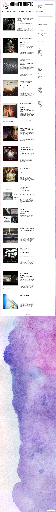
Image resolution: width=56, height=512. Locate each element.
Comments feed (40, 69)
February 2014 (40, 102)
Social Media (21, 11)
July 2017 (39, 90)
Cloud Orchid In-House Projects (22, 18)
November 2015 (40, 91)
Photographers (25, 19)
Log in (39, 67)
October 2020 (40, 76)
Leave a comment (22, 44)
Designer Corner (40, 48)
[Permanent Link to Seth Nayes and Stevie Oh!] (10, 242)
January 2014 (40, 103)
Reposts (39, 56)
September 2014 (40, 101)
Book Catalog (31, 11)
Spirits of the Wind (25, 42)
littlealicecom (27, 23)
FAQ (26, 11)
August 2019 (39, 80)
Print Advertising (40, 7)
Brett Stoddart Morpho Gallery (24, 189)
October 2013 (40, 106)
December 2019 (40, 79)
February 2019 (40, 82)
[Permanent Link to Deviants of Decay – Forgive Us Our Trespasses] (10, 160)
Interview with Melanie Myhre (24, 274)
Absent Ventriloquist (25, 62)
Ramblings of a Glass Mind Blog (42, 55)
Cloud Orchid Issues (23, 39)
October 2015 (40, 92)
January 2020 (40, 78)
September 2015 (40, 93)
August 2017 (39, 89)
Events (23, 146)
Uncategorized (19, 20)
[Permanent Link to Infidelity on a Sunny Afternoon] (10, 117)
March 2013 (39, 108)
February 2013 (40, 109)
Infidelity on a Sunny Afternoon (24, 108)
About (39, 4)
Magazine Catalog (39, 11)
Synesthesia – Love (40, 36)
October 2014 (40, 100)
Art (20, 38)
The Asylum (20, 22)
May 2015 (39, 94)
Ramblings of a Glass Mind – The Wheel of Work (44, 38)
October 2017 (40, 87)
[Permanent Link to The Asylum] (9, 30)
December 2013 (40, 104)
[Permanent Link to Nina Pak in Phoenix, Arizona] (10, 222)
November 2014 (40, 99)
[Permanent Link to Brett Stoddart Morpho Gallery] (10, 201)
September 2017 (40, 88)
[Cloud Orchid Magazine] (19, 5)
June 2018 (39, 86)
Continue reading (30, 53)
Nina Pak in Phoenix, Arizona (24, 210)
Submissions (15, 11)
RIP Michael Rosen (25, 128)
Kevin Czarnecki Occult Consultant (42, 24)
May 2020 (39, 77)
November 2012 (40, 113)
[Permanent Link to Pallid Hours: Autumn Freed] (10, 95)
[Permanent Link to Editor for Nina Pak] (10, 181)
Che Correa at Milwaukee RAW (24, 251)
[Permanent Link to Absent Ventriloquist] (10, 73)
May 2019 (39, 81)
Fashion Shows (40, 50)
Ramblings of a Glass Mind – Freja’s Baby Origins (44, 37)
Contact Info (40, 5)
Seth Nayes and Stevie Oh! (27, 230)
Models (20, 19)
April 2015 (39, 95)
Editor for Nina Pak (25, 168)
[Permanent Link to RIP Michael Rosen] (10, 140)
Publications (30, 19)
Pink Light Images (25, 295)
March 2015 (39, 96)
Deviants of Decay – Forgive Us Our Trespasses (27, 148)
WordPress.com (40, 70)
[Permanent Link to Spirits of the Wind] (10, 52)
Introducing (29, 39)
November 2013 (40, 105)
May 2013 (39, 107)
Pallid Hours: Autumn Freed (24, 85)
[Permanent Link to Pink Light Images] (10, 308)
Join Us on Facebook (42, 15)
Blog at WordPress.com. (28, 314)
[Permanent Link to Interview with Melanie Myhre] (10, 285)
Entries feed (39, 68)
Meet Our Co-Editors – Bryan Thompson (43, 33)
